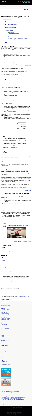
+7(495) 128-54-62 (25, 2)
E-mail (2, 286)
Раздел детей (8, 314)
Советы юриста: (7, 36)
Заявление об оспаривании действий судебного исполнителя (9, 251)
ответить (4, 260)
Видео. (6, 42)
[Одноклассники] (2, 247)
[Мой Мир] (3, 247)
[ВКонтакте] (1, 247)
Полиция (2, 356)
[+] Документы (3, 350)
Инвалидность (7, 356)
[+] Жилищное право (4, 317)
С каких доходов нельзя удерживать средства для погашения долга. (15, 34)
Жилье (2, 319)
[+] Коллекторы (3, 333)
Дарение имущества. (12, 32)
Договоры (3, 364)
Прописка (3, 318)
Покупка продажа (7, 310)
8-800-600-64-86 (23, 3)
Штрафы (2, 309)
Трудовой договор (3, 324)
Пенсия (6, 324)
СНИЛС (2, 351)
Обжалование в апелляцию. (9, 30)
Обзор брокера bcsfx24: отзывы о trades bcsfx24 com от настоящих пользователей (11, 398)
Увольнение (3, 323)
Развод (5, 313)
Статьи (2, 359)
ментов (7, 361)
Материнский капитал (4, 314)
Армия (4, 356)
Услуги (19, 407)
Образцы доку (3, 361)
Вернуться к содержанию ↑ (28, 65)
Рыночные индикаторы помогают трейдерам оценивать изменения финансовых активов (12, 392)
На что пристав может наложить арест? (11, 24)
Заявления (3, 363)
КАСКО (8, 309)
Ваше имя (2, 283)
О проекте (16, 407)
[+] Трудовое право (4, 322)
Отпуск (9, 324)
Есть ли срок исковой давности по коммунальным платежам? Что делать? (11, 250)
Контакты (10, 406)
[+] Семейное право (4, 312)
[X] (4, 247)
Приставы (3, 329)
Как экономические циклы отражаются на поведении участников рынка (10, 391)
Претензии (6, 363)
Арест (4, 329)
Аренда (8, 319)
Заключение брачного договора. (13, 31)
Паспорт (6, 351)
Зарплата (6, 323)
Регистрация (8, 318)
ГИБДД (2, 310)
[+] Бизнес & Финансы (4, 331)
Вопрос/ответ (3, 360)
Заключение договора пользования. (14, 33)
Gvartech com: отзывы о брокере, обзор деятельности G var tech (9, 404)
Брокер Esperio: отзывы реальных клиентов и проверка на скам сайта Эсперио (11, 400)
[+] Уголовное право (4, 348)
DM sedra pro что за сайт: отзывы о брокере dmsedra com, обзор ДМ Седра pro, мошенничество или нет (14, 399)
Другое (9, 364)
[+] (5, 340)
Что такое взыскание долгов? (9, 21)
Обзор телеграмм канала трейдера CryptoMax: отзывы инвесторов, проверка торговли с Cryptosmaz (14, 397)
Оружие (2, 357)
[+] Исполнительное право (5, 328)
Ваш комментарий (3, 289)
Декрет (8, 323)
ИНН (4, 351)
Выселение (5, 318)
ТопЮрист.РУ (16, 408)
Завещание (3, 336)
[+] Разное (2, 355)
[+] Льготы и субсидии (4, 345)
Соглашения (5, 364)
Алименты (3, 313)
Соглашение (13, 406)
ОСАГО (6, 309)
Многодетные (7, 313)
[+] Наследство (3, 335)
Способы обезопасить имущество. (10, 27)
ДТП (4, 309)
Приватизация (4, 319)
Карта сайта (16, 406)
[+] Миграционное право (5, 353)
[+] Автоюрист (3, 308)
